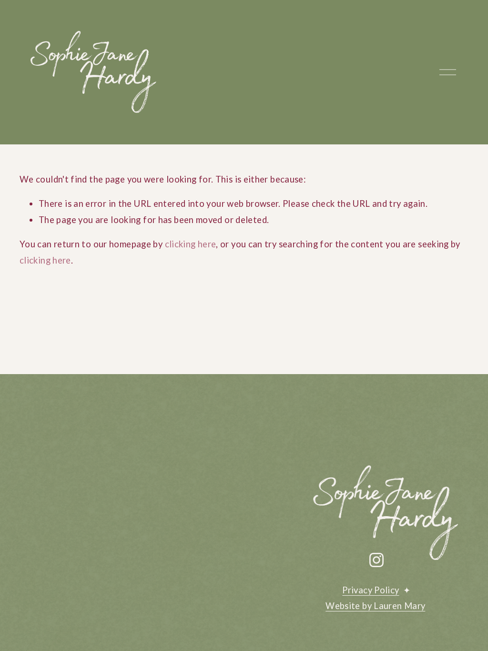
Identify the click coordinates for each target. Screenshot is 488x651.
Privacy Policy (370, 590)
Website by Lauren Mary (375, 605)
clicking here (190, 244)
